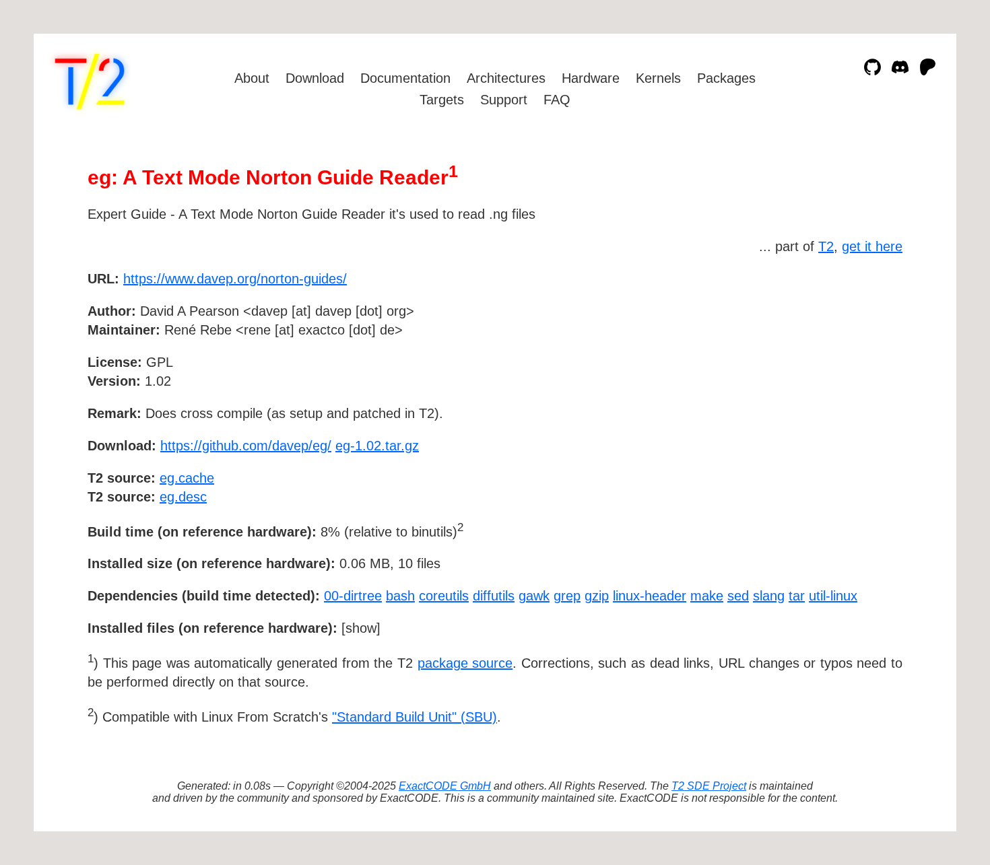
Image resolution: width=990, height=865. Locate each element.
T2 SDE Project (708, 786)
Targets (442, 99)
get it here (872, 246)
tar (797, 595)
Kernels (658, 78)
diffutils (494, 595)
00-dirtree (353, 595)
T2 (826, 246)
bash (400, 595)
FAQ (556, 99)
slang (769, 595)
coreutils (444, 595)
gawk (534, 595)
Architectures (506, 78)
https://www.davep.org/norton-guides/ (235, 278)
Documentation (405, 78)
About (251, 78)
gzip (597, 595)
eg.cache (187, 478)
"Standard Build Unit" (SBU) (414, 717)
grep (567, 595)
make (706, 595)
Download (315, 78)
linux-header (649, 595)
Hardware (591, 78)
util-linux (833, 595)
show (360, 628)
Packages (726, 78)
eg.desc (183, 496)
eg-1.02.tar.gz (377, 445)
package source (465, 663)
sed (738, 595)
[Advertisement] (862, 357)
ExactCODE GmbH (445, 786)
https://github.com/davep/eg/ (245, 445)
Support (503, 99)
